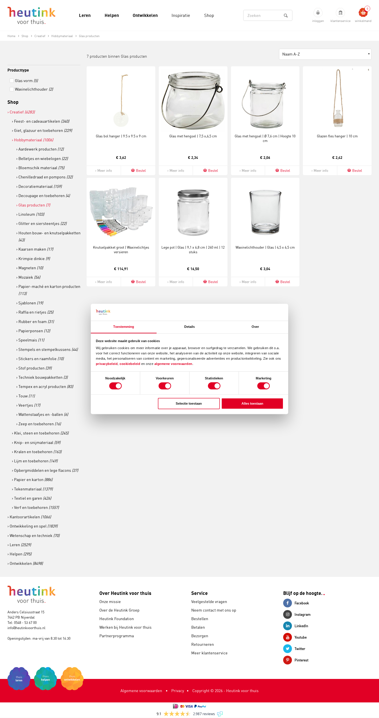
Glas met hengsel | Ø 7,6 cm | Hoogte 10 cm (265, 138)
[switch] (165, 386)
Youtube (301, 637)
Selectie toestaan (189, 403)
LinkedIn (301, 626)
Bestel (141, 170)
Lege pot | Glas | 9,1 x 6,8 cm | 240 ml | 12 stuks (193, 249)
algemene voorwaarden (173, 364)
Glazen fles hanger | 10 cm (337, 136)
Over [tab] (255, 326)
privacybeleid (107, 364)
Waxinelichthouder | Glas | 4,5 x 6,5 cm (265, 247)
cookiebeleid (130, 364)
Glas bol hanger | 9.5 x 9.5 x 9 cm (121, 136)
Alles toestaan (252, 403)
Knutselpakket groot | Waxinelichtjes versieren (121, 249)
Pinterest (301, 660)
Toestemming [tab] (123, 326)
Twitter (300, 648)
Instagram (303, 614)
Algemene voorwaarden (141, 690)
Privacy (177, 690)
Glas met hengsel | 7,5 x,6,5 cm (193, 136)
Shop (12, 102)
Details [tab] (189, 326)
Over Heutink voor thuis (125, 593)
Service (199, 593)
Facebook (302, 603)
